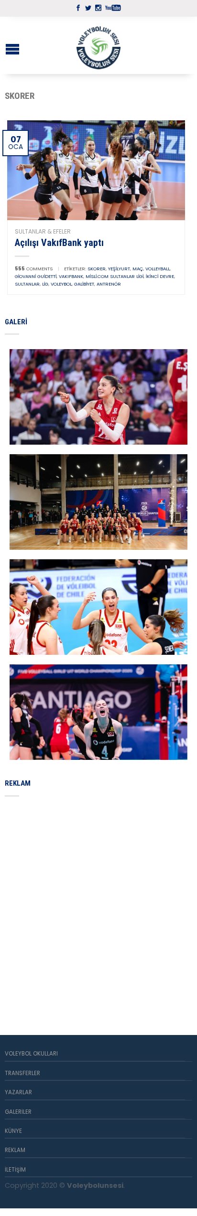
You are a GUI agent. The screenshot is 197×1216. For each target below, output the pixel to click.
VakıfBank (71, 276)
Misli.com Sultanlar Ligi (114, 276)
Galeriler (18, 1112)
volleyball (157, 269)
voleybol (61, 284)
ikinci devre (160, 276)
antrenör (109, 284)
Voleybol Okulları (31, 1053)
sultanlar (27, 284)
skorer (97, 269)
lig (45, 284)
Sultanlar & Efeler (43, 231)
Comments (34, 269)
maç (137, 269)
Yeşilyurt (119, 269)
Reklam (15, 1150)
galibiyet (84, 284)
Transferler (22, 1073)
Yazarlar (18, 1092)
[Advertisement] (98, 904)
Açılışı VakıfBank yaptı (59, 242)
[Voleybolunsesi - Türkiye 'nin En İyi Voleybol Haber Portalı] (98, 45)
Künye (13, 1131)
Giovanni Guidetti (35, 276)
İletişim (15, 1169)
